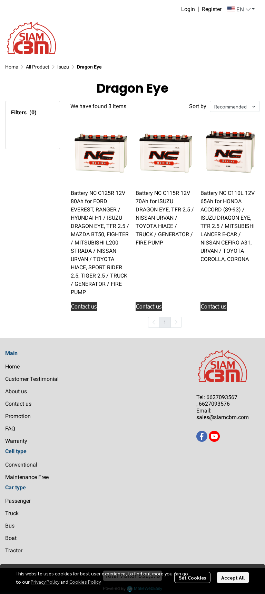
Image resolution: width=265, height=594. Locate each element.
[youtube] (214, 436)
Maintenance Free (27, 477)
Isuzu (63, 67)
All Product (37, 67)
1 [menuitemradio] (165, 322)
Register (212, 9)
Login (188, 9)
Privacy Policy (45, 582)
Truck (12, 513)
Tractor (13, 550)
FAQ (10, 428)
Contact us (18, 403)
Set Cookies (192, 577)
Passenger (18, 501)
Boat (11, 538)
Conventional (21, 464)
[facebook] (201, 436)
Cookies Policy (85, 582)
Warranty (16, 441)
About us (16, 391)
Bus (9, 525)
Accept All (233, 577)
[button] (241, 9)
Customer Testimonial (32, 379)
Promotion (18, 416)
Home (11, 67)
